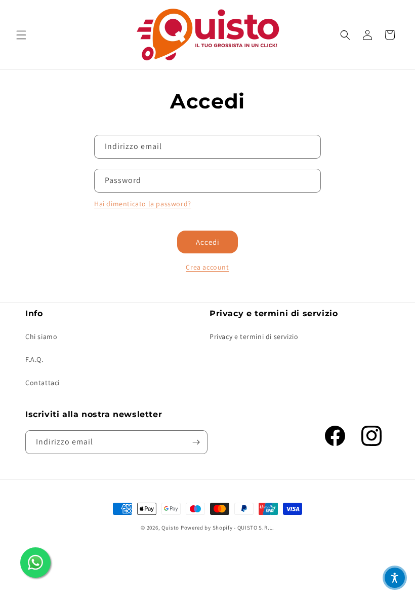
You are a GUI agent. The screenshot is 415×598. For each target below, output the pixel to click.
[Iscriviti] (196, 442)
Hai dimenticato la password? (142, 203)
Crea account (207, 267)
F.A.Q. (34, 359)
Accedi (208, 242)
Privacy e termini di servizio (254, 336)
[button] (21, 35)
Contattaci (42, 382)
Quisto (170, 527)
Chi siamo (41, 336)
